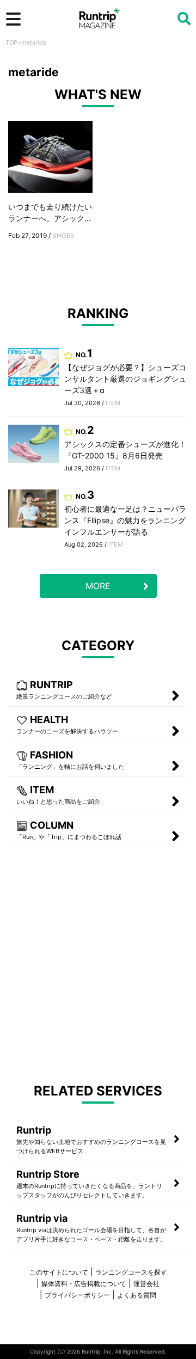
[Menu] (13, 19)
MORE (98, 585)
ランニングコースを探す (131, 1272)
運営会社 (146, 1284)
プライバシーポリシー (77, 1295)
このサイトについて (58, 1272)
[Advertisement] (98, 964)
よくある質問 (136, 1295)
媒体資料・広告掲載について (83, 1284)
